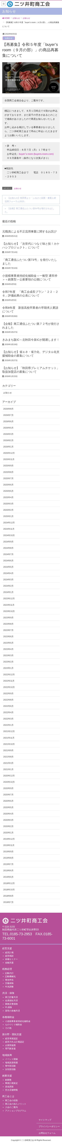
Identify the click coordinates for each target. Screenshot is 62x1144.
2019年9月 (8, 851)
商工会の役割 (11, 1100)
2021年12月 (9, 731)
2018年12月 (9, 883)
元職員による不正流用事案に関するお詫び (29, 231)
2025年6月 (8, 484)
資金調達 (9, 1086)
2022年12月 (9, 674)
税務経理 (7, 969)
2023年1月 (8, 668)
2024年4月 (8, 573)
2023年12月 (9, 598)
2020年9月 (8, 788)
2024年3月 (8, 579)
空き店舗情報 (11, 1090)
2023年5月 (8, 643)
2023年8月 (8, 624)
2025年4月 (8, 497)
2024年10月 (9, 535)
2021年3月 (8, 763)
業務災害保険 (11, 1004)
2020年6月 (8, 801)
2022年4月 (8, 712)
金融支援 (9, 962)
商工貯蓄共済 (11, 997)
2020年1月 (8, 832)
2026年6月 (8, 421)
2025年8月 (8, 472)
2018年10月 (9, 889)
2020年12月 (9, 775)
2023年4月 (8, 649)
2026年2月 (8, 440)
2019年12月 (9, 839)
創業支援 (7, 1075)
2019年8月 (8, 858)
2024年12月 (9, 522)
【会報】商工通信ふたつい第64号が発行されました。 (29, 210)
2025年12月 (9, 453)
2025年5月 (8, 491)
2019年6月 (8, 870)
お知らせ (8, 38)
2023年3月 (8, 655)
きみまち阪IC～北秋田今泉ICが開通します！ (30, 339)
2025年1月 (8, 516)
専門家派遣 (10, 1048)
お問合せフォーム (47, 1133)
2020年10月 (9, 782)
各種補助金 (8, 1017)
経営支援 (7, 948)
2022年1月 (8, 725)
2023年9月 (8, 617)
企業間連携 (10, 1045)
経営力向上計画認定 (14, 1042)
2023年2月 (8, 662)
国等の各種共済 (12, 1010)
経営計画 (9, 952)
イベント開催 (11, 1059)
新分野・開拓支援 (12, 1034)
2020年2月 (8, 826)
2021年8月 (8, 757)
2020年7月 (8, 794)
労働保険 (9, 983)
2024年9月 (8, 541)
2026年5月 (8, 428)
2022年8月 (8, 700)
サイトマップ (45, 1120)
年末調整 (9, 986)
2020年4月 (8, 813)
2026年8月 (8, 409)
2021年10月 (9, 744)
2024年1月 (8, 592)
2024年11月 (8, 529)
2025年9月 (8, 465)
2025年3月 (8, 503)
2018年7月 (8, 902)
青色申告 (9, 980)
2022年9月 (8, 693)
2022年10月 (9, 687)
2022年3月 (8, 718)
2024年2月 (8, 586)
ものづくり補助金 (13, 1024)
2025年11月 (8, 459)
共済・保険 (8, 993)
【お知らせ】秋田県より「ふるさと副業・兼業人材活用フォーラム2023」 (30, 200)
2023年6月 (8, 636)
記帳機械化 (10, 976)
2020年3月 (8, 820)
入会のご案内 (11, 1107)
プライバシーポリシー (49, 1126)
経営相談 (9, 956)
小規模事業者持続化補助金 (17, 1021)
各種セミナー (11, 959)
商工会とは (8, 1096)
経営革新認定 (11, 1038)
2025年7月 (8, 478)
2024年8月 (8, 548)
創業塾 (8, 1080)
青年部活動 (10, 1066)
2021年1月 (8, 769)
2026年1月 (8, 446)
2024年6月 (8, 560)
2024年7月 (8, 554)
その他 (8, 1028)
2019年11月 (8, 845)
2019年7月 (8, 864)
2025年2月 (8, 510)
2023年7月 (8, 630)
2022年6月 (8, 706)
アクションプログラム (15, 1110)
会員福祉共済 (11, 1000)
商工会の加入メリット (15, 1104)
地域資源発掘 (11, 1062)
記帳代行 (9, 973)
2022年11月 (8, 681)
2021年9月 (8, 750)
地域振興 (7, 1055)
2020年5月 (8, 807)
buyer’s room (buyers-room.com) (36, 154)
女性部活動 (10, 1069)
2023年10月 (9, 611)
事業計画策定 (11, 1083)
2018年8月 (8, 896)
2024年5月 (8, 567)
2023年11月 (8, 605)
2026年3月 (8, 434)
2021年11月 (8, 738)
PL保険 (8, 1007)
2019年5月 (8, 877)
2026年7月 (8, 415)
